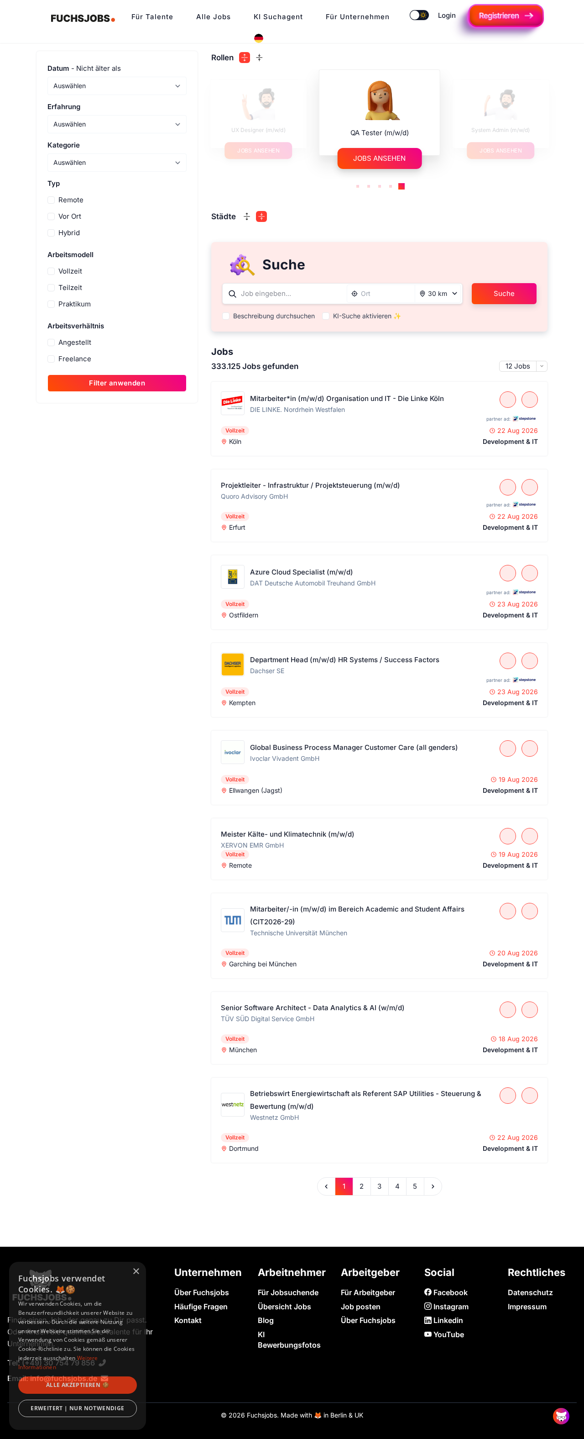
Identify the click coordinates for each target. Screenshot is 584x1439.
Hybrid (69, 232)
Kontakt (188, 1320)
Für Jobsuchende (288, 1292)
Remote (70, 199)
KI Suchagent (278, 16)
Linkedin (447, 1320)
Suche (504, 293)
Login (447, 15)
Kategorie (63, 145)
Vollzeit (70, 271)
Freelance (74, 358)
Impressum (527, 1306)
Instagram (450, 1306)
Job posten (361, 1306)
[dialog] (77, 1346)
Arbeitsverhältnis (75, 326)
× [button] (135, 1271)
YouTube (448, 1334)
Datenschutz (530, 1292)
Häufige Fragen (201, 1306)
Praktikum (74, 304)
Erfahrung (63, 106)
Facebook (450, 1292)
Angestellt (74, 342)
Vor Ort (69, 216)
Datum (84, 68)
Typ (53, 183)
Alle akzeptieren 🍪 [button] (77, 1385)
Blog (266, 1320)
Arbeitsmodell (70, 254)
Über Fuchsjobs (201, 1292)
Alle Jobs (213, 16)
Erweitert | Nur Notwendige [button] (77, 1408)
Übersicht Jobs (284, 1306)
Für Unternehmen (358, 16)
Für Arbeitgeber (368, 1292)
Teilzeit (70, 287)
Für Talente (152, 16)
